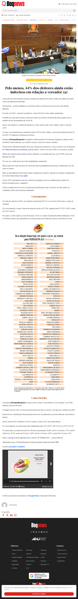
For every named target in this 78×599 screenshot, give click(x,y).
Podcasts (44, 550)
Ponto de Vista (22, 20)
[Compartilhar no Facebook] (3, 515)
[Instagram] (62, 15)
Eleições (43, 561)
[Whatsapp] (75, 15)
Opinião (28, 554)
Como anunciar (62, 554)
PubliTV (28, 564)
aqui (25, 176)
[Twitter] (67, 15)
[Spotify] (70, 15)
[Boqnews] (13, 4)
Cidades (50, 20)
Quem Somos (61, 557)
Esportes (42, 20)
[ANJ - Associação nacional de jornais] (39, 539)
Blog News (15, 564)
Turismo (14, 568)
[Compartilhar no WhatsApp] (15, 515)
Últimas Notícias (8, 20)
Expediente (61, 561)
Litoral (73, 20)
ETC (56, 20)
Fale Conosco (61, 550)
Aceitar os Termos (39, 594)
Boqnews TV (45, 564)
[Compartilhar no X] (7, 515)
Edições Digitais (17, 557)
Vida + (14, 554)
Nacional (33, 20)
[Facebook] (59, 15)
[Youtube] (65, 15)
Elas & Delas (64, 20)
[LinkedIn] (73, 15)
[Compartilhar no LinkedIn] (11, 515)
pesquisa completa (17, 447)
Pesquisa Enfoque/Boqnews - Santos (39, 80)
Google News (33, 496)
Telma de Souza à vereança (16, 150)
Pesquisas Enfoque (32, 557)
